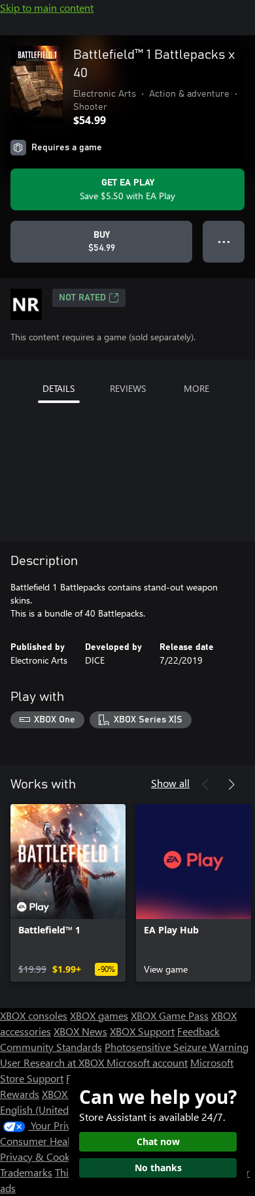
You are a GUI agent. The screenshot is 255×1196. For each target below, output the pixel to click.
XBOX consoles (33, 1015)
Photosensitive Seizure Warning (176, 1047)
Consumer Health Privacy (57, 1141)
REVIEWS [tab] (128, 388)
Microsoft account (147, 1062)
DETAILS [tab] (58, 388)
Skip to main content (47, 7)
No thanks (158, 1167)
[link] (68, 893)
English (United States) (51, 1109)
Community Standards (51, 1047)
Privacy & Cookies (41, 1156)
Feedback (198, 1031)
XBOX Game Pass (170, 1015)
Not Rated (82, 297)
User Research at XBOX (53, 1062)
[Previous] (205, 784)
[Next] (231, 784)
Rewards (19, 1094)
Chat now (158, 1141)
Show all (170, 783)
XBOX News (80, 1031)
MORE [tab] (196, 388)
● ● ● (224, 241)
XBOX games (99, 1015)
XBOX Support (142, 1031)
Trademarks (26, 1172)
